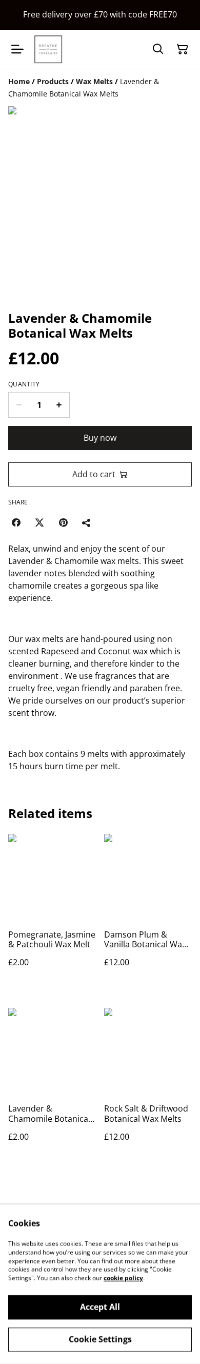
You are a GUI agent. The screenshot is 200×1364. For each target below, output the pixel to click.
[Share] (86, 522)
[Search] (158, 49)
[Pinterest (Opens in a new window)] (63, 522)
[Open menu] (17, 49)
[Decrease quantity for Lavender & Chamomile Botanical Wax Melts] (18, 405)
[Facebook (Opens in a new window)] (16, 522)
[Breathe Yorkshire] (48, 49)
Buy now (100, 437)
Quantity (23, 384)
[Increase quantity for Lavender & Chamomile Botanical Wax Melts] (59, 405)
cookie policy (123, 1278)
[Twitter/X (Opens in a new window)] (39, 522)
